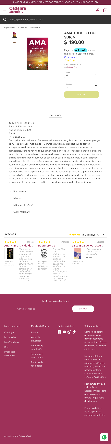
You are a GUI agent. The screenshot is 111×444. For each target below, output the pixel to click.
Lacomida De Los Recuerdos (77, 262)
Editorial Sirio (72, 67)
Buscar (34, 332)
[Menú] (5, 10)
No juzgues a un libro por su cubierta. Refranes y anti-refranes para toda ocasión (44, 266)
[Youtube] (64, 332)
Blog (6, 347)
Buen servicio (46, 245)
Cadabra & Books (25, 436)
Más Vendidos (11, 342)
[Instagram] (69, 332)
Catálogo (9, 332)
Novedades (10, 337)
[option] (37, 55)
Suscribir (83, 308)
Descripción (55, 115)
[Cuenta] (98, 8)
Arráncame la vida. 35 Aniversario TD (9, 263)
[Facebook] (59, 332)
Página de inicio (10, 27)
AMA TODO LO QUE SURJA (31, 27)
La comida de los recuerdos (89, 245)
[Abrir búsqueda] (5, 20)
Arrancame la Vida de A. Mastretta (26, 245)
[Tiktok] (74, 332)
